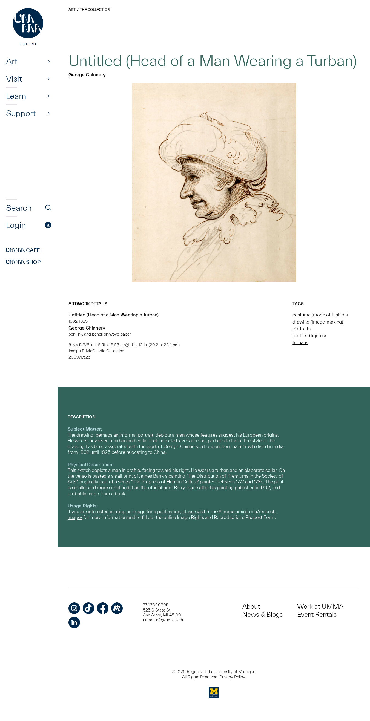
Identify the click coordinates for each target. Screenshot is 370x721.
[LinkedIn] (74, 622)
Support (21, 113)
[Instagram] (74, 608)
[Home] (28, 27)
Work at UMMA (320, 606)
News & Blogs (262, 614)
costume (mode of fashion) (320, 314)
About (251, 606)
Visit (14, 78)
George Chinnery (86, 74)
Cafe (23, 250)
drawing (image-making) (317, 321)
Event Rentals (317, 614)
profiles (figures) (309, 335)
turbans (300, 342)
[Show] (48, 61)
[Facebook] (102, 608)
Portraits (301, 328)
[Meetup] (117, 608)
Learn (16, 95)
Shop (23, 262)
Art (11, 61)
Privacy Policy (232, 676)
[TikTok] (88, 608)
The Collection (95, 10)
